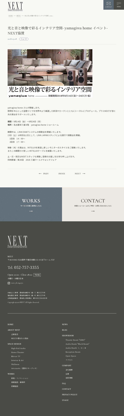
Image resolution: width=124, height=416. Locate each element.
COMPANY (66, 365)
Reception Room (73, 352)
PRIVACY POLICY (69, 394)
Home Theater (17, 352)
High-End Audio (18, 348)
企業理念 (14, 334)
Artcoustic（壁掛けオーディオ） (24, 368)
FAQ (64, 383)
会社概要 (69, 370)
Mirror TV (15, 356)
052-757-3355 (23, 267)
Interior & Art (17, 360)
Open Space (71, 356)
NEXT (78, 173)
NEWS (19, 15)
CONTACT (66, 389)
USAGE (65, 400)
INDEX (61, 173)
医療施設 (14, 386)
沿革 (67, 374)
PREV (46, 173)
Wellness (15, 364)
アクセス (69, 360)
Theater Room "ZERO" (75, 340)
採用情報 (69, 378)
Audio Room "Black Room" (77, 344)
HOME (11, 15)
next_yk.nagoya (17, 283)
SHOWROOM (68, 335)
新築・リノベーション (19, 378)
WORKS (11, 374)
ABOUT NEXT (14, 330)
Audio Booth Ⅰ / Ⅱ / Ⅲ (76, 348)
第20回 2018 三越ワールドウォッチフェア (37, 159)
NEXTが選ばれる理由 (19, 338)
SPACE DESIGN (14, 344)
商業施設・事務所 (18, 382)
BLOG (64, 330)
